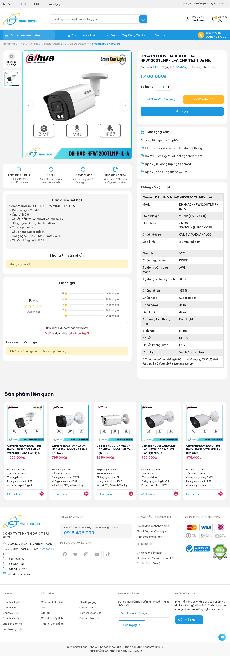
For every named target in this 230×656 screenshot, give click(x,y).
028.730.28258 (17, 569)
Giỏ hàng (222, 17)
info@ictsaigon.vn (19, 574)
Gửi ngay (130, 625)
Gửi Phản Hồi (187, 619)
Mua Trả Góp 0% (203, 99)
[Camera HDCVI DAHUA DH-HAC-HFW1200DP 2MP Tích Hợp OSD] (115, 423)
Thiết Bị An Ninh (28, 43)
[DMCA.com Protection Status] (219, 552)
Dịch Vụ (109, 35)
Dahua (212, 67)
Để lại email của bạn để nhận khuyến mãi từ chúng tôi (143, 603)
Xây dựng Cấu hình (135, 35)
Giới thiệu (90, 35)
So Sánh (161, 35)
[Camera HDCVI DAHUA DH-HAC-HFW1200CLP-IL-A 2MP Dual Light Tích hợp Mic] (25, 423)
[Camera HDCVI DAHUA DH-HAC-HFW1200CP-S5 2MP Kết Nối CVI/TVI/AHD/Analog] (70, 423)
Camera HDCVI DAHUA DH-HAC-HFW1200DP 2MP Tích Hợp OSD (115, 449)
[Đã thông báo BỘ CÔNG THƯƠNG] (197, 552)
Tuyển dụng (53, 4)
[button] (125, 105)
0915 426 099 (216, 37)
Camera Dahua (77, 43)
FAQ (36, 4)
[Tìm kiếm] (143, 19)
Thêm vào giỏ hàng (162, 99)
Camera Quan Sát (53, 43)
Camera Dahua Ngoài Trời (105, 43)
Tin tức (7, 4)
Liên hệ (22, 4)
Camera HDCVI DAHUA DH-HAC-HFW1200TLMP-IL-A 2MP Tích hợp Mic (176, 58)
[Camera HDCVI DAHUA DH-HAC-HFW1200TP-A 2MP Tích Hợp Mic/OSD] (159, 423)
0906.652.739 (17, 564)
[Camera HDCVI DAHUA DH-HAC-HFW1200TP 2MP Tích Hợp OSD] (204, 423)
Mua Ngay (182, 111)
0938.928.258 (16, 559)
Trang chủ (69, 35)
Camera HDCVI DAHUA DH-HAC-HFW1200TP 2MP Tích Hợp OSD (204, 449)
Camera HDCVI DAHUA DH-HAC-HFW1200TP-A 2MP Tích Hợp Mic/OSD (159, 449)
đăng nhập (61, 333)
